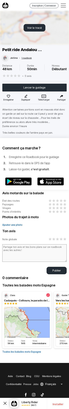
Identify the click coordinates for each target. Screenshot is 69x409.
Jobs (36, 384)
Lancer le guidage (34, 87)
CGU (36, 376)
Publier (56, 270)
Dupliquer (25, 99)
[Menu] (63, 5)
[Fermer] (5, 403)
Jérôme (14, 58)
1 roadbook (26, 58)
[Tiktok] (42, 395)
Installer (58, 404)
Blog (28, 376)
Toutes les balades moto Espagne (21, 351)
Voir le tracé (34, 27)
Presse (27, 384)
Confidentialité (14, 384)
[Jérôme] (5, 58)
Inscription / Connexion (44, 5)
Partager (61, 99)
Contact (20, 376)
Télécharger (44, 99)
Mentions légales (51, 376)
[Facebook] (26, 395)
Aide (10, 376)
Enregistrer (8, 99)
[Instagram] (34, 395)
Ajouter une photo (12, 224)
